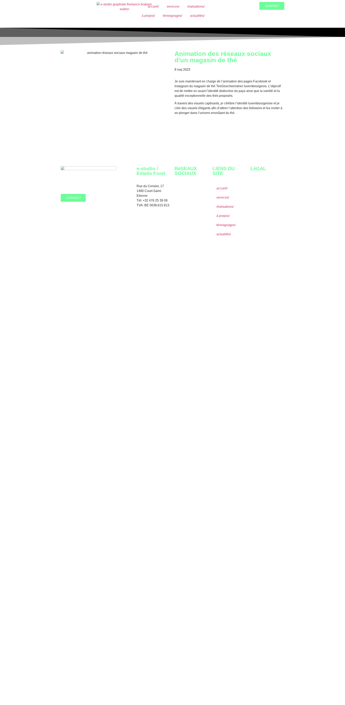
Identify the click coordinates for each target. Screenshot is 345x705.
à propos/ (148, 15)
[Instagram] (190, 189)
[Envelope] (179, 200)
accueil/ (153, 6)
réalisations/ (195, 6)
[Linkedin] (201, 189)
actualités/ (197, 15)
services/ (173, 6)
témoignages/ (172, 15)
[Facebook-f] (179, 189)
